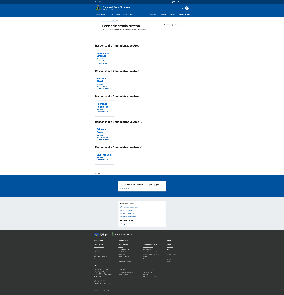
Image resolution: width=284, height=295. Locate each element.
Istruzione (173, 15)
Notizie (169, 244)
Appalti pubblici (122, 252)
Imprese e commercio (148, 247)
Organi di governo (98, 244)
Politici (95, 254)
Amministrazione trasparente (150, 270)
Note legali (145, 274)
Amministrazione (100, 15)
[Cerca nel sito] (187, 8)
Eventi (168, 261)
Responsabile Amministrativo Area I (103, 60)
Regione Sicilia (98, 2)
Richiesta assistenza (123, 277)
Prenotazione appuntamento (125, 272)
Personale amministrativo (100, 256)
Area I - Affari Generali (99, 280)
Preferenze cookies (99, 291)
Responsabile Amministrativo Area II (103, 85)
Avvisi (168, 249)
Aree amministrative (99, 247)
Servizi (118, 15)
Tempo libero (162, 15)
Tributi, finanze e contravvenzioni (151, 254)
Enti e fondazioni (98, 252)
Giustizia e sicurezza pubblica (150, 244)
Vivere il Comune (128, 15)
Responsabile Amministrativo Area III (103, 111)
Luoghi (169, 259)
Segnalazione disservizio (124, 274)
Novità (111, 15)
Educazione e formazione (124, 261)
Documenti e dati (98, 259)
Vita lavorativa (146, 259)
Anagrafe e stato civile (124, 249)
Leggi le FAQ (121, 270)
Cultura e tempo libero (123, 259)
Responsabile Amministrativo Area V (103, 159)
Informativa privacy (147, 272)
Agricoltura (153, 15)
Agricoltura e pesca (123, 244)
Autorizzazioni (121, 254)
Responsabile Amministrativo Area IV (103, 136)
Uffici (95, 249)
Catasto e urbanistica (123, 256)
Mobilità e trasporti (147, 249)
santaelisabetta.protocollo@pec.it (105, 282)
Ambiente (120, 247)
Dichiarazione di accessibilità (150, 277)
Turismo (145, 256)
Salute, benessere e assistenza (150, 252)
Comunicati (170, 247)
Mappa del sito (108, 291)
